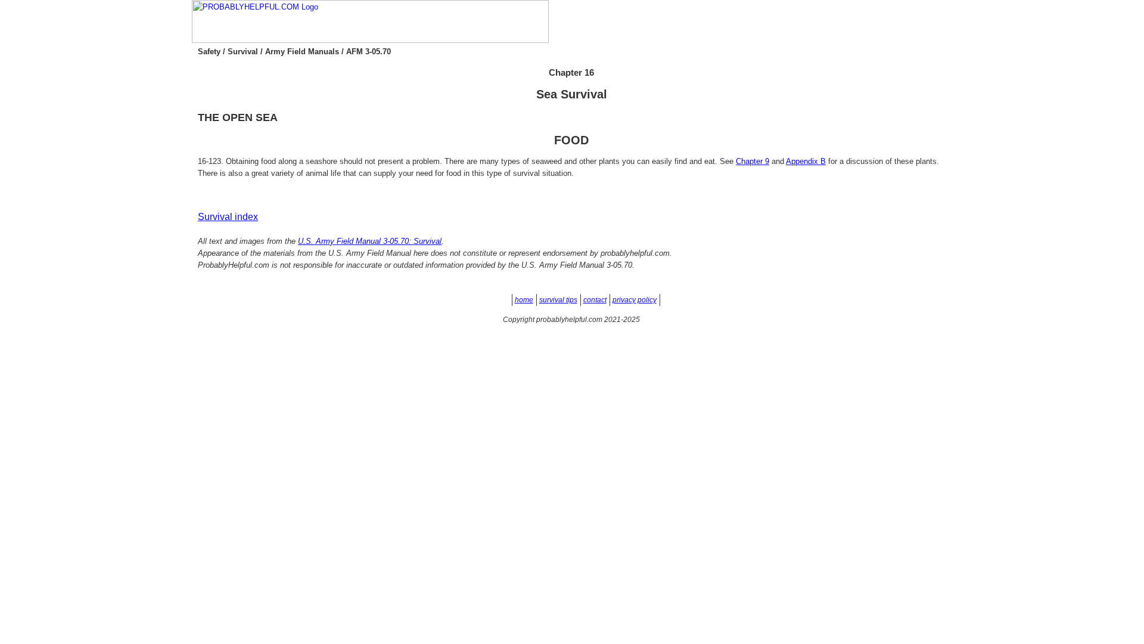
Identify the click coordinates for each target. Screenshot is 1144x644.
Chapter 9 (752, 161)
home (524, 300)
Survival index (228, 217)
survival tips (558, 300)
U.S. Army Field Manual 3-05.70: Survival (370, 241)
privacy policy (635, 300)
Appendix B (806, 161)
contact (595, 300)
